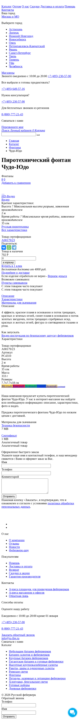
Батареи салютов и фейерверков (29, 654)
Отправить (9, 496)
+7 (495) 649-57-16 (13, 88)
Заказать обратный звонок (18, 635)
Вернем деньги (57, 276)
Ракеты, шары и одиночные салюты (32, 668)
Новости (14, 547)
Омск (12, 42)
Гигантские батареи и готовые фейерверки (36, 661)
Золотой (51, 386)
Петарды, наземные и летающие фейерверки (37, 678)
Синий (41, 386)
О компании (17, 540)
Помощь (70, 6)
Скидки (35, 6)
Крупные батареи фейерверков (28, 658)
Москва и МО (10, 16)
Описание (7, 295)
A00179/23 (8, 240)
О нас (25, 6)
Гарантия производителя (24, 576)
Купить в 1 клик (11, 266)
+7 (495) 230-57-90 (13, 101)
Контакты (7, 9)
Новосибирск (17, 39)
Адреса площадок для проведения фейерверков (39, 589)
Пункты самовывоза (14, 282)
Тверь (12, 56)
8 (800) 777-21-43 (12, 114)
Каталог (6, 6)
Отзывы (14, 543)
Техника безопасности (15, 425)
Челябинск (16, 66)
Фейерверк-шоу (19, 550)
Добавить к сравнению (16, 182)
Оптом (16, 6)
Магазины (8, 72)
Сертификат (9, 435)
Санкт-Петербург (20, 52)
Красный (19, 386)
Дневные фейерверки (22, 688)
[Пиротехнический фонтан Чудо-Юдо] (1, 193)
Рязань (13, 49)
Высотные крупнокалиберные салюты (33, 664)
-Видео (8, 196)
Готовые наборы (19, 685)
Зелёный (31, 386)
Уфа (11, 63)
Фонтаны (15, 675)
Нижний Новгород (21, 36)
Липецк (14, 32)
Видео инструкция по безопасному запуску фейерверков (37, 335)
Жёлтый (7, 386)
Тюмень (14, 59)
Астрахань (15, 29)
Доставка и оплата (52, 6)
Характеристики (12, 299)
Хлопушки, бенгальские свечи (28, 681)
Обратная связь (18, 596)
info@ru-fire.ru (10, 638)
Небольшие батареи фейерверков (30, 651)
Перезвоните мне (12, 127)
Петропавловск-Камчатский (27, 46)
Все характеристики (14, 230)
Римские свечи (18, 671)
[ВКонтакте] (3, 247)
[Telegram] (14, 247)
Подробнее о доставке (15, 272)
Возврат (14, 569)
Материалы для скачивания (18, 302)
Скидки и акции (19, 573)
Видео (5, 199)
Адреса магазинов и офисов (26, 592)
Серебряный (61, 387)
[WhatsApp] (9, 247)
